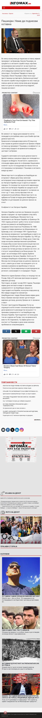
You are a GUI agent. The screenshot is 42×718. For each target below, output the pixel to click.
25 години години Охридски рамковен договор (21, 596)
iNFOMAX (7, 714)
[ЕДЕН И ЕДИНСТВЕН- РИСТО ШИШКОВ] (21, 617)
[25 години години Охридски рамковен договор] (21, 576)
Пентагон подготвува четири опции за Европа (21, 385)
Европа (11, 13)
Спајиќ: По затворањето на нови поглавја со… (20, 391)
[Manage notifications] (5, 712)
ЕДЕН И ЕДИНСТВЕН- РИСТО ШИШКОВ (15, 630)
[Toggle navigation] (4, 7)
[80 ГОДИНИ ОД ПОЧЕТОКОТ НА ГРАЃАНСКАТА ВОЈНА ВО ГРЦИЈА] (21, 650)
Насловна (5, 13)
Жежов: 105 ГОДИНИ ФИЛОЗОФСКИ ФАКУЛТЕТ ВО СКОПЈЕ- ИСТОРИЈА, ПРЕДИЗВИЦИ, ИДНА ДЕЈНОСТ (20, 697)
